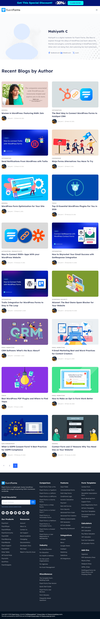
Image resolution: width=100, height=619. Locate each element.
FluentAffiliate (6, 529)
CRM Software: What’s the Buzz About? (21, 350)
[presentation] (25, 94)
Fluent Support (6, 545)
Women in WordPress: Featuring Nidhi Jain (23, 113)
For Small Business (46, 549)
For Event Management (47, 567)
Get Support (24, 533)
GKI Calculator (86, 530)
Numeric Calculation (67, 500)
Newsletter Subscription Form (89, 494)
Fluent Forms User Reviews (45, 591)
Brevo (62, 542)
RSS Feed (23, 549)
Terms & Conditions (53, 614)
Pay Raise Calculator (88, 534)
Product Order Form (87, 490)
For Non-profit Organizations (44, 560)
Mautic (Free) (85, 560)
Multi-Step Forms (66, 493)
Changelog (23, 539)
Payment (63, 503)
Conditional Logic (66, 496)
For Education (44, 552)
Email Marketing (8, 347)
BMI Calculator (86, 527)
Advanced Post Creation (68, 516)
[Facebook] (3, 512)
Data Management (8, 443)
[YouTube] (23, 512)
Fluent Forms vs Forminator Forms (45, 516)
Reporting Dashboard (67, 528)
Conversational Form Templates (88, 515)
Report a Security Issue (27, 552)
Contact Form (85, 487)
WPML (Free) (85, 567)
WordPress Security (59, 299)
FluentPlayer (6, 526)
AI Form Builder (65, 525)
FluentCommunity (7, 533)
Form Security (65, 509)
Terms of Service (46, 616)
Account (22, 523)
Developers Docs (25, 545)
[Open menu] (96, 9)
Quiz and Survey (65, 506)
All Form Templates (87, 508)
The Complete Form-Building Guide (46, 579)
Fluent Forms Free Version (48, 583)
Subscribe (33, 502)
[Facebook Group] (7, 512)
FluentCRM (5, 536)
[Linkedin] (19, 512)
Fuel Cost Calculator (87, 540)
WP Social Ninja (7, 555)
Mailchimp (63, 552)
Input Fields (64, 487)
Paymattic (5, 558)
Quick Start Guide (45, 586)
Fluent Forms (15, 614)
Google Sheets (65, 546)
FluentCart (5, 523)
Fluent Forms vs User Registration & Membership (46, 536)
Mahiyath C (10, 118)
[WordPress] (27, 512)
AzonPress (5, 562)
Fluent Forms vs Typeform (48, 490)
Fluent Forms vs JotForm (48, 493)
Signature (84, 554)
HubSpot (63, 549)
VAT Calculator (86, 537)
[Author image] (4, 118)
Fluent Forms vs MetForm (48, 521)
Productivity (17, 251)
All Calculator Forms (87, 543)
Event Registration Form (89, 505)
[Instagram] (15, 512)
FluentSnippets (6, 565)
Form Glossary (44, 595)
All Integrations (65, 558)
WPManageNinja (31, 614)
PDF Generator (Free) (88, 557)
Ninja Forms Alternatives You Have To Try (72, 161)
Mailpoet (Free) (86, 564)
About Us (23, 526)
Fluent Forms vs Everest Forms (47, 530)
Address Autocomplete (67, 519)
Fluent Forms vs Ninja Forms (47, 506)
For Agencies (44, 564)
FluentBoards (6, 542)
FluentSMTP (5, 549)
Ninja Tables (6, 552)
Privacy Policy (41, 614)
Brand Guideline (25, 536)
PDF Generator (65, 522)
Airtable (63, 539)
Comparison (56, 158)
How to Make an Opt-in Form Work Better (72, 398)
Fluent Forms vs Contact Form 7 (47, 511)
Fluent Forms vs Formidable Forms (46, 525)
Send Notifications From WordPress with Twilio (25, 161)
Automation (6, 251)
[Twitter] (11, 512)
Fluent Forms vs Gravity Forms (47, 501)
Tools (54, 203)
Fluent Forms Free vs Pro (48, 487)
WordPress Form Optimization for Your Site (23, 206)
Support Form (86, 502)
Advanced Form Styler (67, 512)
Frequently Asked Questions (45, 599)
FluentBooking (6, 539)
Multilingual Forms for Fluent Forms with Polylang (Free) (88, 572)
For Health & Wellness (47, 556)
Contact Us (23, 529)
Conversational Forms (67, 490)
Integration (57, 110)
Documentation (25, 542)
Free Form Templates (88, 511)
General (5, 110)
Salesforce (63, 555)
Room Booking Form (88, 498)
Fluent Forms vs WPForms (48, 496)
